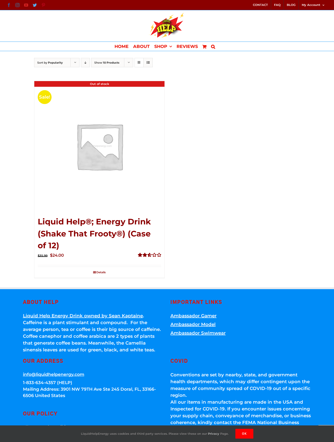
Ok (244, 433)
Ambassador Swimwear (198, 333)
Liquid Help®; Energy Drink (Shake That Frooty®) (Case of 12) (94, 233)
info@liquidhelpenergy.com (53, 374)
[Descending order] (85, 62)
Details (101, 272)
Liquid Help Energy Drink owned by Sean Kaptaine (83, 315)
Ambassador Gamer (193, 315)
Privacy (213, 433)
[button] (213, 46)
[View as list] (148, 62)
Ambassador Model (193, 324)
